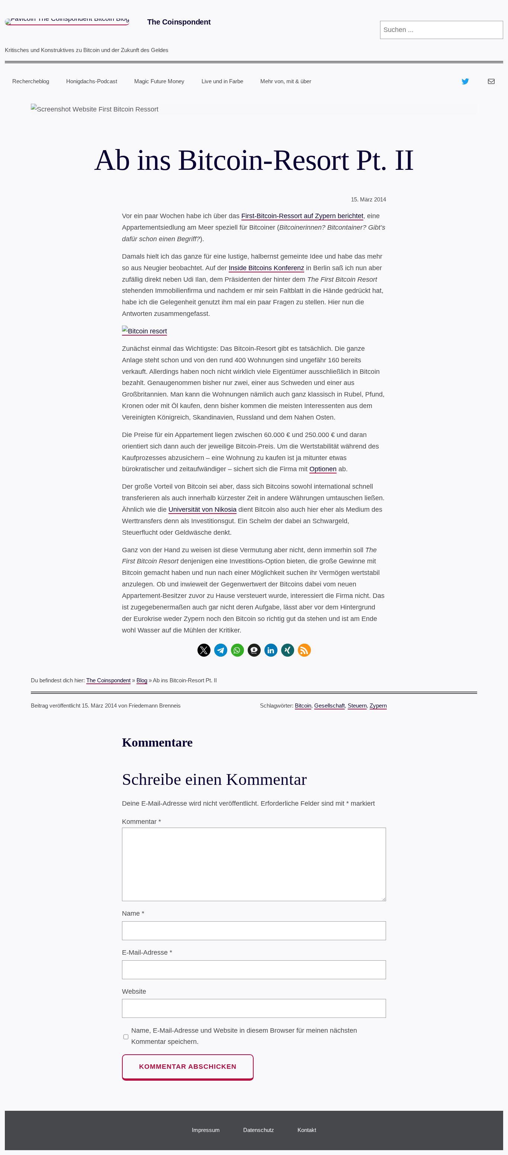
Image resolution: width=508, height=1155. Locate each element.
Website (134, 991)
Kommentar (141, 821)
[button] (203, 650)
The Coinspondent (179, 22)
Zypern (378, 705)
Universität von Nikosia (202, 509)
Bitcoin (303, 705)
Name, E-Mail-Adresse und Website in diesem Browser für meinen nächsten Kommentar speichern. (244, 1036)
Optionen (323, 469)
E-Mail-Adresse (147, 952)
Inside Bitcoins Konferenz (266, 268)
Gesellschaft (329, 705)
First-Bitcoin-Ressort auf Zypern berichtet (302, 216)
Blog (141, 680)
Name (133, 913)
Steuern (357, 705)
